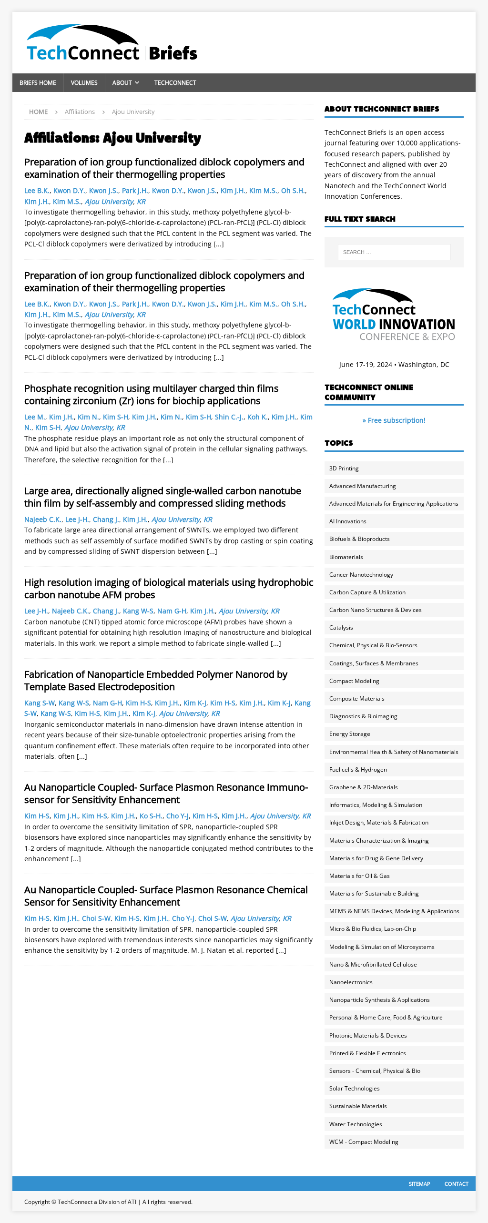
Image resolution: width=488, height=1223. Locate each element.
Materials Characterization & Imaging (379, 840)
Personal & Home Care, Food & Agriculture (386, 1017)
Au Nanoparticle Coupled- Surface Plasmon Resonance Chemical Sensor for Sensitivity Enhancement (166, 895)
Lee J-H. (77, 519)
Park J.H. (135, 190)
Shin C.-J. (229, 416)
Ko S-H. (151, 815)
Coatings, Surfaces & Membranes (373, 663)
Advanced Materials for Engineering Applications (393, 503)
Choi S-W (96, 918)
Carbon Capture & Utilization (367, 592)
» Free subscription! (394, 420)
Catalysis (341, 627)
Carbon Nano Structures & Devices (375, 610)
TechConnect (175, 83)
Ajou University (109, 201)
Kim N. (88, 416)
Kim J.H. (233, 190)
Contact (456, 1183)
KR (141, 201)
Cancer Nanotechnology (361, 575)
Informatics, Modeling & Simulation (375, 805)
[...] (219, 243)
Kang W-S (138, 610)
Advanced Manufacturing (362, 486)
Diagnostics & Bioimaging (363, 716)
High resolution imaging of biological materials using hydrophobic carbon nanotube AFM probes (169, 588)
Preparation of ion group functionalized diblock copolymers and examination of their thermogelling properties (164, 168)
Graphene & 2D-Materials (363, 787)
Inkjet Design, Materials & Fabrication (378, 822)
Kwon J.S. (103, 190)
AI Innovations (347, 521)
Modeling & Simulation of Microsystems (382, 947)
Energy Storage (349, 734)
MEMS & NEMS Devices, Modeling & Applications (394, 911)
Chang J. (106, 519)
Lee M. (34, 416)
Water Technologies (355, 1124)
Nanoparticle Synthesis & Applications (379, 1000)
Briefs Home (38, 83)
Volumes (84, 83)
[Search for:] (394, 252)
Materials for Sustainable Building (374, 893)
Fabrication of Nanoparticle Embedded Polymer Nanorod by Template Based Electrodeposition (155, 680)
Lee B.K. (37, 190)
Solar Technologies (354, 1088)
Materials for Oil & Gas (359, 876)
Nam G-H (171, 610)
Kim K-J (194, 702)
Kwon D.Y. (69, 190)
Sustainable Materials (358, 1106)
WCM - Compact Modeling (363, 1142)
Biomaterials (346, 557)
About (122, 83)
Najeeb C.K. (42, 519)
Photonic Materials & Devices (368, 1035)
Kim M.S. (263, 190)
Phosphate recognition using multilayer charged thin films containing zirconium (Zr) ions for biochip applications (151, 394)
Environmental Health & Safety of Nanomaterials (393, 752)
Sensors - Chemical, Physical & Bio (374, 1071)
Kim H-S (138, 702)
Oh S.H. (293, 190)
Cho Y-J (177, 815)
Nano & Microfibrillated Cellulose (373, 964)
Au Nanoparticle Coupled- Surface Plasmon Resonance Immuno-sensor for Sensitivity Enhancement (166, 793)
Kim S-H (115, 416)
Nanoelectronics (351, 982)
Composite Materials (357, 698)
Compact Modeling (354, 681)
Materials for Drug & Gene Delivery (376, 858)
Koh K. (257, 416)
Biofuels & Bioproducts (359, 539)
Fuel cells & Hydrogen (358, 769)
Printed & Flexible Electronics (367, 1053)
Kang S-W (39, 702)
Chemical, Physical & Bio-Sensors (373, 645)
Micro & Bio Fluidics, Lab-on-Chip (372, 929)
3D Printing (344, 468)
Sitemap (419, 1183)
